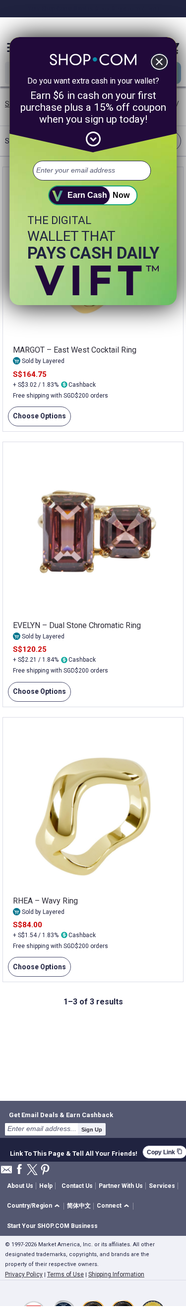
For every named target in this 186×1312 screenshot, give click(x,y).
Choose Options (37, 419)
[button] (35, 1206)
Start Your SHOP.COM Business (52, 1225)
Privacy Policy (24, 1274)
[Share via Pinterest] (45, 1170)
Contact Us (77, 1185)
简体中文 (79, 1205)
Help (46, 1185)
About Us (20, 1185)
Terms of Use (65, 1274)
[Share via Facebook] (19, 1170)
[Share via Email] (6, 1172)
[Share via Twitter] (32, 1170)
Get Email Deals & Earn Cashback (61, 1114)
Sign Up (91, 1129)
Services (162, 1185)
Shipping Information (116, 1274)
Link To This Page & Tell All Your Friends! (73, 1152)
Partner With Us (121, 1185)
